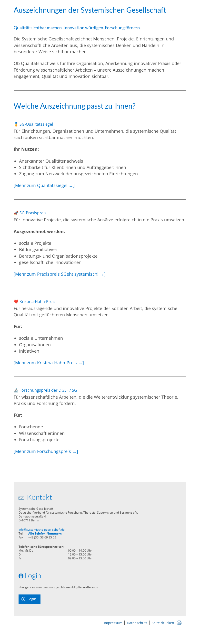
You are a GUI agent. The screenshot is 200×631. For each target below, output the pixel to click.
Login (32, 599)
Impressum (113, 623)
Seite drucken (163, 623)
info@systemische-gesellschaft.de (42, 529)
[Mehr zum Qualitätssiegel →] (44, 185)
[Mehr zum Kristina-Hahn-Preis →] (49, 363)
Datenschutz (137, 623)
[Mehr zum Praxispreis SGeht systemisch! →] (60, 274)
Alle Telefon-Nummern (45, 533)
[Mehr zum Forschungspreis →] (46, 451)
